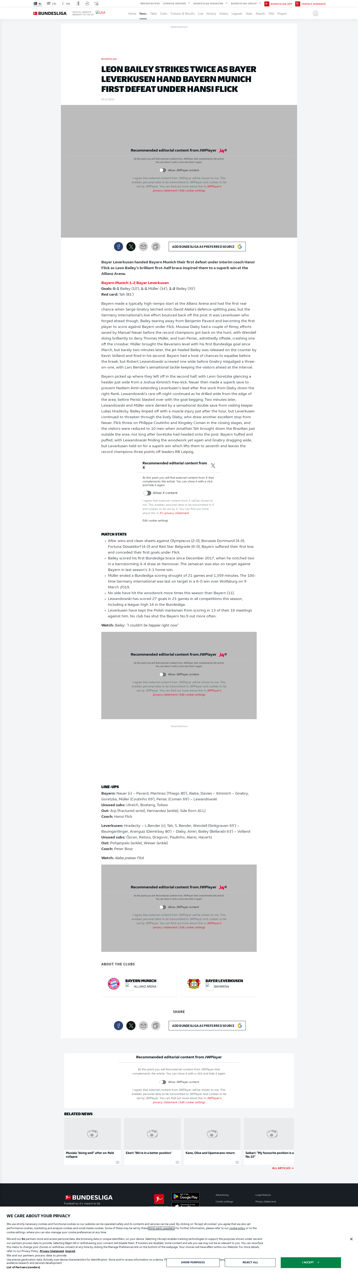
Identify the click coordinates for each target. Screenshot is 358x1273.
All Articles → (283, 1168)
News (143, 13)
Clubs (163, 13)
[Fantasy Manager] (297, 3)
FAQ (271, 13)
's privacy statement (174, 513)
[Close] (351, 1239)
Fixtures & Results (183, 13)
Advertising (222, 1195)
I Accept (308, 1262)
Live (200, 13)
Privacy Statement (265, 1202)
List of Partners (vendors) (23, 1267)
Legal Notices (263, 1195)
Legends (237, 13)
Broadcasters (150, 3)
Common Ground (175, 3)
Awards (260, 13)
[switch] (163, 170)
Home (132, 13)
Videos (223, 13)
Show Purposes (193, 1262)
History (211, 13)
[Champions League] (87, 3)
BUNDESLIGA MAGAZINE (209, 3)
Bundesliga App (281, 3)
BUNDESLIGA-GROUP (244, 3)
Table (153, 13)
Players (282, 13)
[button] (314, 13)
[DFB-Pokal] (78, 3)
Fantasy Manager (313, 3)
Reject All (250, 1262)
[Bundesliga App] (266, 3)
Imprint (70, 1251)
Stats (249, 13)
